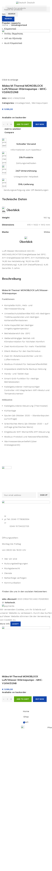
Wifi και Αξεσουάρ (13, 38)
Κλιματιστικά (10, 29)
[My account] (49, 11)
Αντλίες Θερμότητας (13, 33)
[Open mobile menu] (3, 11)
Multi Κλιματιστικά (13, 43)
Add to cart (23, 124)
